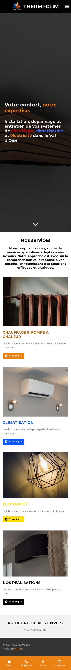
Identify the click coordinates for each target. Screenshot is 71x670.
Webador (18, 649)
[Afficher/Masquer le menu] (67, 6)
